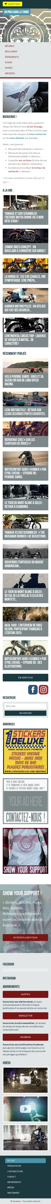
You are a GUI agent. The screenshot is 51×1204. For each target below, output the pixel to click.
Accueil (11, 1160)
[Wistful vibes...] (25, 1109)
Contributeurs (15, 1171)
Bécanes (9, 46)
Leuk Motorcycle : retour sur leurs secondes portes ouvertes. (25, 412)
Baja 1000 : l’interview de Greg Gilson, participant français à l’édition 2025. (23, 629)
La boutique (14, 4)
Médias (10, 1187)
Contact (11, 1176)
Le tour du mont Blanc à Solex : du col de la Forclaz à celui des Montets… (24, 595)
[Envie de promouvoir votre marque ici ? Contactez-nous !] (25, 801)
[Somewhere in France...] (25, 1137)
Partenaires (13, 1193)
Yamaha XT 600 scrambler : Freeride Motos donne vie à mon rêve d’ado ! (24, 217)
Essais (8, 62)
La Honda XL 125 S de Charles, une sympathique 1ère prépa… (25, 278)
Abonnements (14, 1182)
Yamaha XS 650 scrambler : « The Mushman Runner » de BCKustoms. (25, 534)
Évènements (12, 57)
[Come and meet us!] (25, 1080)
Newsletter (25, 1015)
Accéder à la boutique (25, 937)
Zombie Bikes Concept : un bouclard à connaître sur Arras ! (25, 249)
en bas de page (34, 126)
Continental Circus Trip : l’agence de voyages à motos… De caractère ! (25, 339)
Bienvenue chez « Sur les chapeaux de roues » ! (20, 442)
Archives (10, 73)
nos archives (25, 160)
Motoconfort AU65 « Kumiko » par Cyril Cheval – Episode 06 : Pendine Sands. (25, 473)
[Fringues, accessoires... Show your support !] (25, 851)
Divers (8, 67)
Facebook (25, 1037)
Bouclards (11, 51)
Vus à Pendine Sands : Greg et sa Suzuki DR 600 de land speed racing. (24, 380)
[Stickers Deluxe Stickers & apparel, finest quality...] (25, 751)
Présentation (14, 1166)
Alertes (25, 994)
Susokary (17, 1201)
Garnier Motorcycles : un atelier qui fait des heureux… (25, 308)
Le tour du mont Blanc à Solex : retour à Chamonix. (24, 505)
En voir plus (25, 677)
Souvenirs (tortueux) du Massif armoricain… (24, 564)
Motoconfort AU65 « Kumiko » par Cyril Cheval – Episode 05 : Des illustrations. (25, 662)
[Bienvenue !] (25, 110)
